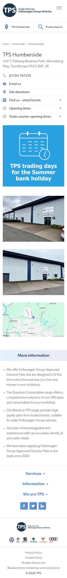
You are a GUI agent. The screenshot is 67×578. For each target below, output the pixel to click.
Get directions (19, 92)
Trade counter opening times (30, 117)
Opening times (20, 108)
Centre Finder (18, 44)
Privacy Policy (33, 552)
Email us (15, 84)
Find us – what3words (25, 100)
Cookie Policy (33, 557)
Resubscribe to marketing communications (33, 568)
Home (6, 44)
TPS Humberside (36, 44)
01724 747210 (20, 76)
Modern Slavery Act (34, 562)
